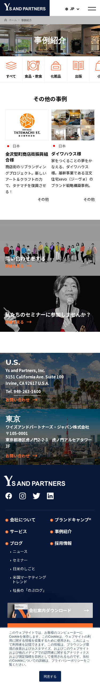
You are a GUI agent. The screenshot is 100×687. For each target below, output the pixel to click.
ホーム (12, 20)
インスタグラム (22, 496)
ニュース (19, 551)
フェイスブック (9, 496)
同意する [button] (50, 676)
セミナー (20, 560)
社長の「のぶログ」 (29, 590)
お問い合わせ (18, 400)
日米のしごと (23, 568)
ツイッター (36, 496)
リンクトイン (50, 496)
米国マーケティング (29, 579)
